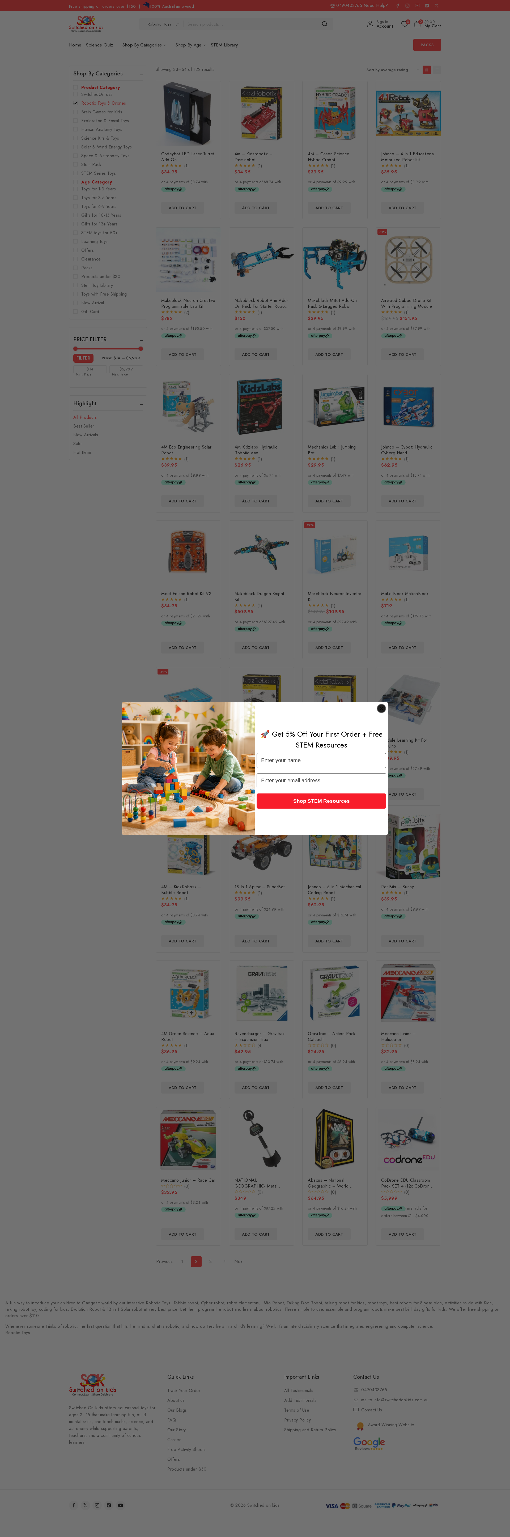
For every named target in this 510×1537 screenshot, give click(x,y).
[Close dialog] (381, 708)
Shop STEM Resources (321, 801)
